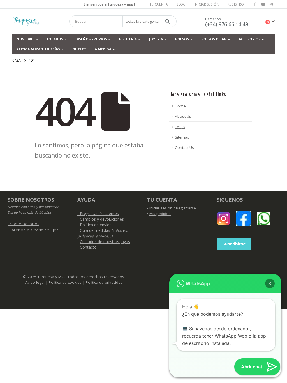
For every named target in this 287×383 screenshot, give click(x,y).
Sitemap (182, 137)
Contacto (88, 247)
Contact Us (184, 147)
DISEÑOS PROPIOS (91, 39)
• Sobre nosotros (23, 224)
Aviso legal (35, 282)
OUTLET (79, 49)
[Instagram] (271, 4)
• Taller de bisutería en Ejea (33, 230)
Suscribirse (234, 244)
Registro (236, 4)
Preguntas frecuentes (99, 213)
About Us (183, 116)
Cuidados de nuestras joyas (105, 241)
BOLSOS (182, 39)
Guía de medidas (102, 233)
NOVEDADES (27, 39)
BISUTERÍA (128, 39)
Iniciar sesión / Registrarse (172, 208)
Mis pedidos (160, 213)
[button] (270, 283)
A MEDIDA (103, 49)
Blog (181, 4)
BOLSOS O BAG (213, 39)
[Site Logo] (26, 21)
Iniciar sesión (206, 4)
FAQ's (180, 126)
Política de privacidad (104, 282)
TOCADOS (54, 39)
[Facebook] (255, 4)
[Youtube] (263, 4)
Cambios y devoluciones (102, 219)
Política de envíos (96, 224)
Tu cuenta (158, 4)
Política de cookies (65, 282)
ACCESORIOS (249, 39)
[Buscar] (167, 21)
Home (180, 106)
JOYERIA (156, 39)
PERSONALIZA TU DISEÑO (38, 49)
